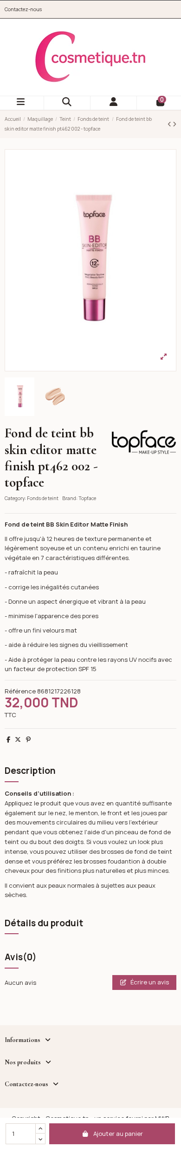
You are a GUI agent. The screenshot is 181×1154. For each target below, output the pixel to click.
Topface (87, 498)
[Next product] (174, 124)
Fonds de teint (42, 498)
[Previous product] (170, 124)
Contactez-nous (23, 9)
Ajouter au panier (118, 1133)
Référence (20, 691)
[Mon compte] (113, 103)
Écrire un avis (149, 982)
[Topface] (143, 441)
